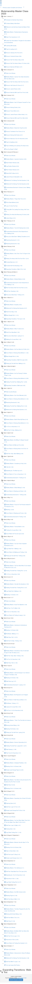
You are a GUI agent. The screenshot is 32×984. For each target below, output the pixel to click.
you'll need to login (22, 978)
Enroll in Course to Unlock (16, 980)
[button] (1, 1)
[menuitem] (1, 3)
